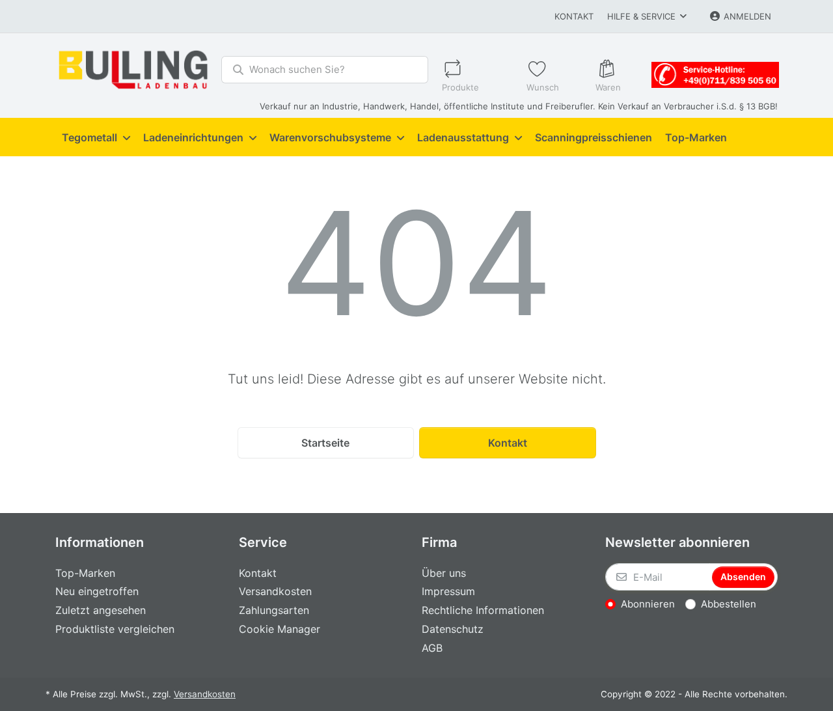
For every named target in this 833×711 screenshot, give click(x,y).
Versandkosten (205, 694)
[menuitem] (96, 137)
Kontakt (574, 16)
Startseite (325, 442)
